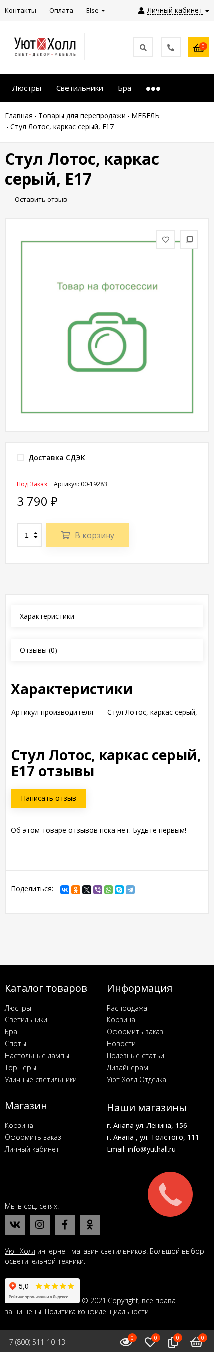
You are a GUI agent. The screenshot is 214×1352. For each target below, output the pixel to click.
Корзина (121, 1019)
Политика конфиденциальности (97, 1311)
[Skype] (119, 889)
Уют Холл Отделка (136, 1079)
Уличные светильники (41, 1079)
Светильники (26, 1019)
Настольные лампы (37, 1055)
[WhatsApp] (108, 889)
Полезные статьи (135, 1055)
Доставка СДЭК (55, 457)
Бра (11, 1031)
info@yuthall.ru (152, 1149)
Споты (15, 1043)
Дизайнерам (127, 1067)
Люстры (18, 1008)
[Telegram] (130, 889)
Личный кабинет (32, 1149)
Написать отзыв (48, 798)
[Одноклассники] (75, 889)
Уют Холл (20, 1251)
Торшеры (20, 1067)
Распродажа (127, 1008)
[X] (86, 889)
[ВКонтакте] (64, 889)
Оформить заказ (135, 1031)
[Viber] (97, 889)
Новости (121, 1043)
